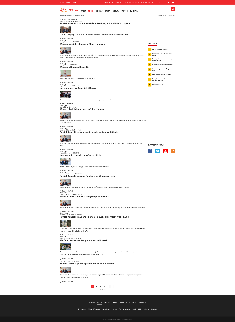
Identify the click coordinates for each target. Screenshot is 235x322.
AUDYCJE (124, 11)
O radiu (74, 2)
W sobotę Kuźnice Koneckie (74, 67)
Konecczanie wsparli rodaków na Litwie (80, 155)
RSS (139, 309)
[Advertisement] (161, 30)
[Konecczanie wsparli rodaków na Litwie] (65, 164)
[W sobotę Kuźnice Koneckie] (65, 76)
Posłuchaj (146, 309)
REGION (91, 11)
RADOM (83, 11)
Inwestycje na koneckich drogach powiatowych (84, 196)
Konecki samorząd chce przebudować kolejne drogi (87, 263)
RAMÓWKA (134, 11)
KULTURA (115, 11)
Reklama (68, 2)
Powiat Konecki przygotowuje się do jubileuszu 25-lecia (89, 132)
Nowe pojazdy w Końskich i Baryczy (79, 88)
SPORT (107, 11)
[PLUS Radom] (69, 11)
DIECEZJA (99, 11)
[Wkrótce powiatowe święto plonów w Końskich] (65, 250)
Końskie (71, 38)
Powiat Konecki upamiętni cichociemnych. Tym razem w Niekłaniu (94, 217)
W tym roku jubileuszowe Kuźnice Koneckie (83, 109)
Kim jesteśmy (82, 309)
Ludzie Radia (106, 309)
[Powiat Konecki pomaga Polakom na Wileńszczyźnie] (65, 185)
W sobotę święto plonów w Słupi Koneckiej (82, 44)
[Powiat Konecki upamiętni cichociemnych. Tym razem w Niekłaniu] (65, 226)
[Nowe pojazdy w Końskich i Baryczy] (65, 98)
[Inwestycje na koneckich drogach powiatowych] (65, 205)
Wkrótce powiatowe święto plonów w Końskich (84, 240)
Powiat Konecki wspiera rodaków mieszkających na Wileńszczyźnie (95, 23)
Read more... (64, 40)
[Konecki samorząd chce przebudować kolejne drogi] (65, 273)
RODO (133, 309)
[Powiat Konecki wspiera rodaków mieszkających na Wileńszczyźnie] (65, 32)
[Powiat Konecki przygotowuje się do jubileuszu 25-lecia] (65, 141)
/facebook (154, 309)
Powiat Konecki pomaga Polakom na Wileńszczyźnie (87, 176)
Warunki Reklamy (94, 309)
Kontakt (62, 2)
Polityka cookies (124, 309)
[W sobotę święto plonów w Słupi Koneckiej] (65, 53)
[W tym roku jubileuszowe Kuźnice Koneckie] (65, 118)
